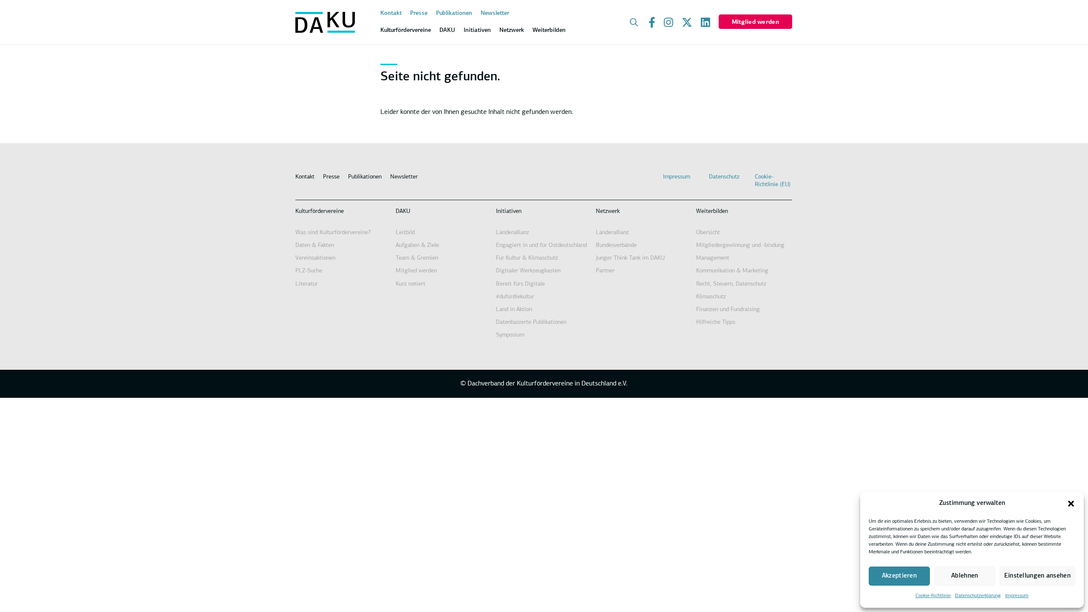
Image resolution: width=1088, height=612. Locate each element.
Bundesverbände (616, 245)
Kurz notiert (410, 284)
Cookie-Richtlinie (933, 595)
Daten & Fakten (314, 245)
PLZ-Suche (308, 271)
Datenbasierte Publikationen (531, 322)
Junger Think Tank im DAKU (630, 258)
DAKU (403, 211)
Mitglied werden (755, 22)
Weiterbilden (712, 211)
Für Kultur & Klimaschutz (527, 258)
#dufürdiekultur (515, 297)
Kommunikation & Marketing (732, 271)
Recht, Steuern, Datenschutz (731, 284)
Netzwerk (608, 211)
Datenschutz (724, 177)
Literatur (306, 284)
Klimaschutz (711, 297)
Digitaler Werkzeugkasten (528, 271)
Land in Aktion (514, 309)
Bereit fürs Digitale (520, 284)
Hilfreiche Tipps (715, 322)
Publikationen (454, 13)
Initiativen (508, 211)
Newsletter (495, 13)
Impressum (1016, 595)
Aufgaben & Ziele (417, 245)
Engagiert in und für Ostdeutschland (541, 245)
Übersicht (708, 233)
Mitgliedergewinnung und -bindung (740, 245)
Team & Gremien (417, 258)
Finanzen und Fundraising (728, 309)
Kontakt (391, 13)
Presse (419, 13)
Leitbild (405, 233)
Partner (605, 271)
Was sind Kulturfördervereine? (333, 233)
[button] (1071, 503)
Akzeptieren (899, 576)
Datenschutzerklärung (978, 595)
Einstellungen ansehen (1037, 576)
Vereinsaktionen (315, 258)
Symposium (510, 335)
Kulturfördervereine (319, 211)
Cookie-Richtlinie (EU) (772, 181)
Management (712, 258)
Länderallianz (512, 233)
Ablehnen (964, 576)
